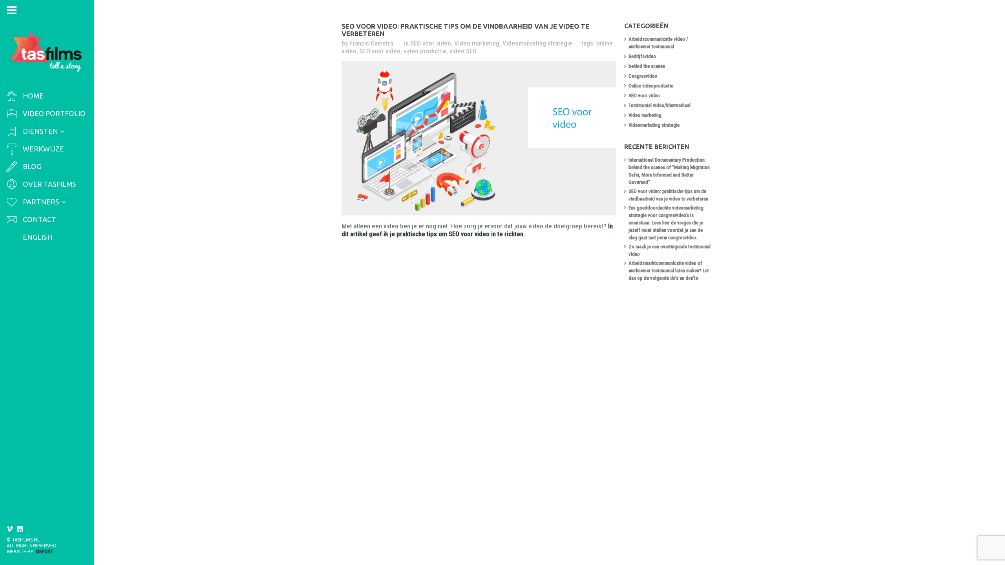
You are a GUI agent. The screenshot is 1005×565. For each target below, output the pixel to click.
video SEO (463, 51)
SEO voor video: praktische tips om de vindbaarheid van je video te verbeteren (668, 195)
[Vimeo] (10, 529)
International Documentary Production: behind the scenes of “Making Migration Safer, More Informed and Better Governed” (669, 171)
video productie (425, 51)
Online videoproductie (651, 86)
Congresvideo (643, 76)
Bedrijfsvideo (642, 56)
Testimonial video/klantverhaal (660, 105)
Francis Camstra (371, 43)
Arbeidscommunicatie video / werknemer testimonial (658, 42)
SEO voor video (430, 43)
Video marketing (476, 43)
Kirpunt (44, 551)
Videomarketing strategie (537, 43)
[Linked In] (20, 529)
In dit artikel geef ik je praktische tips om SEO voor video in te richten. (477, 230)
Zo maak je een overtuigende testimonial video (670, 250)
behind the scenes (647, 66)
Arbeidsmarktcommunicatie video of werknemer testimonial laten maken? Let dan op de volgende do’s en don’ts (669, 270)
